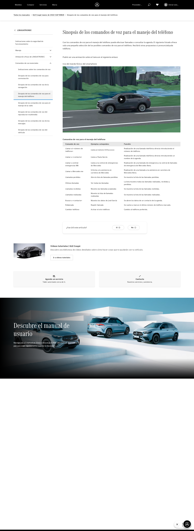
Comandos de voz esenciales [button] (26, 63)
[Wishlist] (157, 4)
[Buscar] (149, 4)
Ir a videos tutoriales (61, 257)
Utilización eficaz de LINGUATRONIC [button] (30, 57)
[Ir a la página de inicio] (97, 4)
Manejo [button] (18, 50)
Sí (116, 227)
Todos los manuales (22, 15)
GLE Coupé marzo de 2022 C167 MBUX (48, 15)
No (132, 227)
